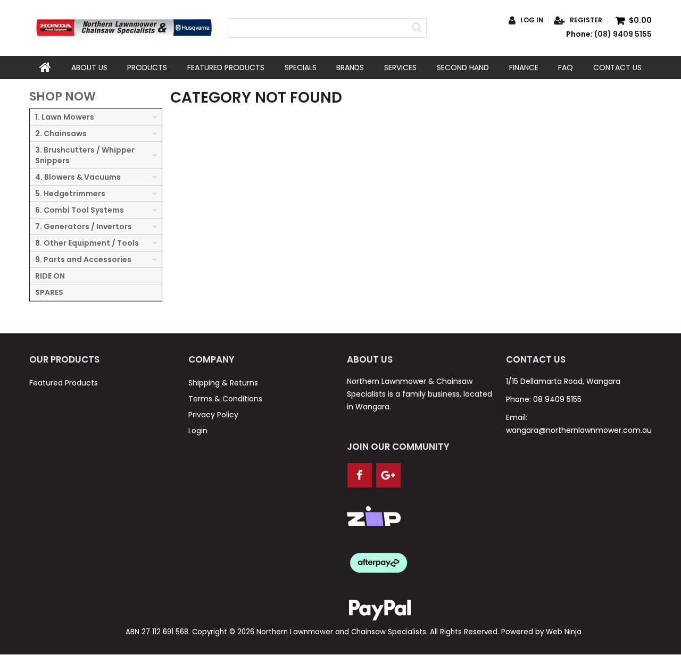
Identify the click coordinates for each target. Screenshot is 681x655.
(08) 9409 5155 (623, 34)
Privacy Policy (213, 414)
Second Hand (463, 67)
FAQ (565, 67)
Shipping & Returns (223, 382)
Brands (350, 67)
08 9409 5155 (557, 399)
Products (147, 67)
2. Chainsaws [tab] (61, 133)
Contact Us (617, 67)
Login (197, 430)
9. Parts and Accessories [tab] (83, 259)
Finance (523, 67)
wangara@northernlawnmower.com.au (579, 430)
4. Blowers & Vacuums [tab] (78, 177)
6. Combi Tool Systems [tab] (79, 210)
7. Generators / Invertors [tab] (83, 226)
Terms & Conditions (225, 398)
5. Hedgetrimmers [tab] (70, 193)
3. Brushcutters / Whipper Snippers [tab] (85, 155)
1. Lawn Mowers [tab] (64, 117)
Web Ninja (564, 632)
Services (400, 67)
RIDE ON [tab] (50, 276)
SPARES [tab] (49, 292)
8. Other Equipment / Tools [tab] (87, 243)
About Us (89, 67)
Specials (301, 67)
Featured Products (225, 67)
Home (45, 67)
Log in (531, 20)
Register (586, 20)
